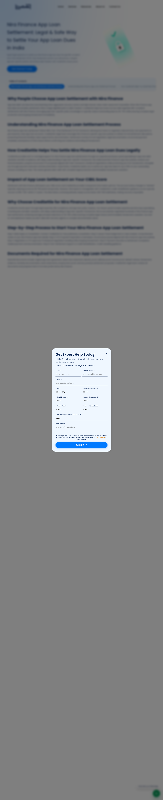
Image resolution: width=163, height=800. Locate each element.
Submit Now (81, 445)
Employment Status (90, 388)
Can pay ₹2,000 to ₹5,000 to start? (68, 415)
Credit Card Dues (62, 406)
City (57, 388)
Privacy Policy (100, 437)
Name (58, 371)
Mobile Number (88, 371)
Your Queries (60, 424)
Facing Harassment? (90, 397)
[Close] (106, 353)
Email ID (58, 379)
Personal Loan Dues (90, 406)
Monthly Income (61, 397)
